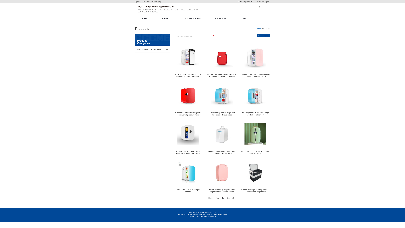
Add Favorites (265, 7)
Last (228, 198)
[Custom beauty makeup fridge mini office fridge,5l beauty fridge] (221, 95)
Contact (244, 18)
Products (166, 18)
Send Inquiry (264, 36)
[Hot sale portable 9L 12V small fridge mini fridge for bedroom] (255, 95)
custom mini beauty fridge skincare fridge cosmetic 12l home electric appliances (222, 192)
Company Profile (192, 18)
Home (144, 18)
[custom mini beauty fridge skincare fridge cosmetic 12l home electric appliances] (221, 172)
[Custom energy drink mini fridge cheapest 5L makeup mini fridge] (188, 134)
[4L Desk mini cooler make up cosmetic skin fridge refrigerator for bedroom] (221, 57)
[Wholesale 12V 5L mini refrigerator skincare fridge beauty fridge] (188, 95)
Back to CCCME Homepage (152, 2)
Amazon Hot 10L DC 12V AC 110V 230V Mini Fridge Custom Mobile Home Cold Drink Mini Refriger (188, 76)
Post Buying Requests (245, 2)
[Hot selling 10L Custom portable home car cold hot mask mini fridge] (255, 57)
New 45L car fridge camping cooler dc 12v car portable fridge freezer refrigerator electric (255, 192)
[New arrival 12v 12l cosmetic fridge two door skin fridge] (255, 134)
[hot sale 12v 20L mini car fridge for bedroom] (188, 172)
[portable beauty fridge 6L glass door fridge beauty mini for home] (221, 134)
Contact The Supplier (263, 2)
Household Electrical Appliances (149, 49)
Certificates (220, 18)
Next (223, 198)
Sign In (137, 2)
